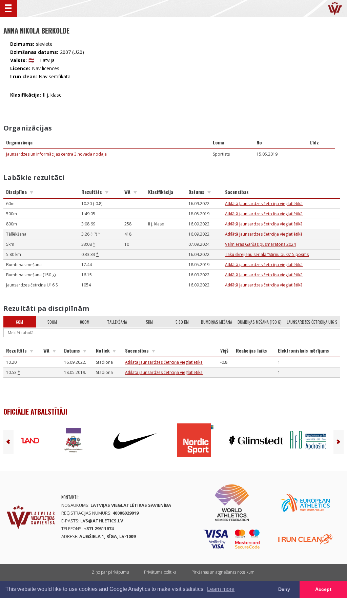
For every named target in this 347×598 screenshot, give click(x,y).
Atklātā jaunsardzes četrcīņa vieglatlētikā (264, 214)
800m (84, 322)
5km (149, 322)
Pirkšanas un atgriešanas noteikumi (223, 572)
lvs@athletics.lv (101, 521)
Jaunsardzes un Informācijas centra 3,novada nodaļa (56, 154)
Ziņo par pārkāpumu (110, 572)
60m (19, 322)
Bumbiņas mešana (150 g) (260, 322)
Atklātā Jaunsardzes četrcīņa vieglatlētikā (264, 203)
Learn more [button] (220, 589)
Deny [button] (284, 589)
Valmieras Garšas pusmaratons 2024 (260, 244)
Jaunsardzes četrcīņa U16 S (312, 322)
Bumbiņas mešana (216, 322)
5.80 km (182, 322)
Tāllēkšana (117, 322)
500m (52, 322)
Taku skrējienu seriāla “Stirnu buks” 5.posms (267, 254)
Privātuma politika (160, 572)
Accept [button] (323, 589)
